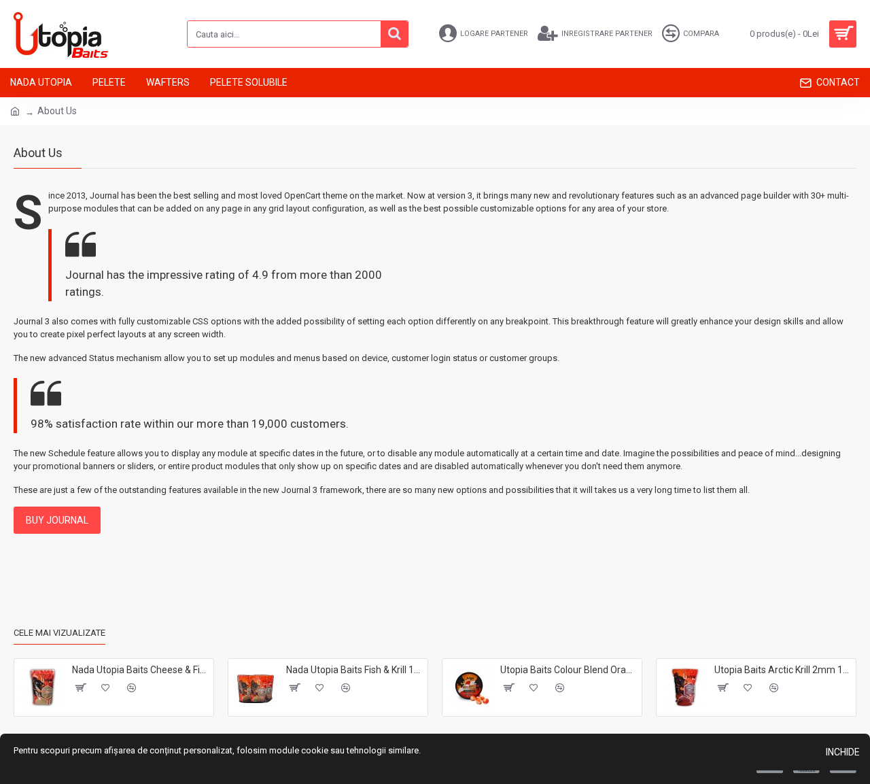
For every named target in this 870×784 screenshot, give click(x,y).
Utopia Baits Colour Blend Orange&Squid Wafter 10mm (568, 669)
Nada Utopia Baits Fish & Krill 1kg (354, 669)
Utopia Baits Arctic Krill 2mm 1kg (782, 669)
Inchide (843, 752)
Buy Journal (57, 520)
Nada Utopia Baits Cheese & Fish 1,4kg (140, 669)
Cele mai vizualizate (59, 633)
